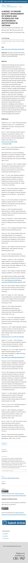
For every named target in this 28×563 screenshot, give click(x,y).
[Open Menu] (1, 1)
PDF (5, 444)
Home (3, 5)
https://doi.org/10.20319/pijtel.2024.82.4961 (13, 49)
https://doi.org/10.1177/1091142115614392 (13, 336)
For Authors (5, 536)
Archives (8, 5)
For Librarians (5, 538)
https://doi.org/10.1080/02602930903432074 (13, 357)
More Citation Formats (8, 470)
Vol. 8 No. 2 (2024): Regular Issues (9, 6)
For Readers (5, 533)
